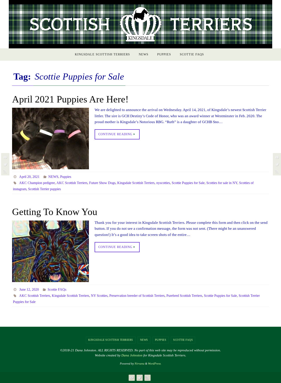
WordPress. (154, 363)
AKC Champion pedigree (37, 183)
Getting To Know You (54, 211)
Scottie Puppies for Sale (188, 183)
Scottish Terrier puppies (44, 189)
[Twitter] (4, 164)
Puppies (65, 177)
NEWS (53, 177)
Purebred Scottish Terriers (184, 295)
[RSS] (4, 171)
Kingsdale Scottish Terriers (136, 183)
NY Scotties (99, 295)
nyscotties (163, 183)
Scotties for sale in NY (221, 183)
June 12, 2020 (29, 289)
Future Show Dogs (102, 183)
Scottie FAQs (57, 289)
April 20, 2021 (29, 177)
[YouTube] (4, 157)
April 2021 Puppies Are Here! (70, 99)
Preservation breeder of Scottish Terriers (137, 295)
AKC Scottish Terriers (71, 183)
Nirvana (139, 363)
